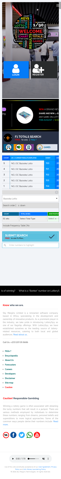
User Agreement (44, 467)
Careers (8, 369)
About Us (9, 360)
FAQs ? (8, 351)
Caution (8, 387)
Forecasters (10, 364)
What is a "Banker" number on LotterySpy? (34, 290)
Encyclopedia (11, 355)
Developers (10, 373)
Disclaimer (10, 378)
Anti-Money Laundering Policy (34, 469)
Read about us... (20, 334)
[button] (30, 198)
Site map (9, 382)
